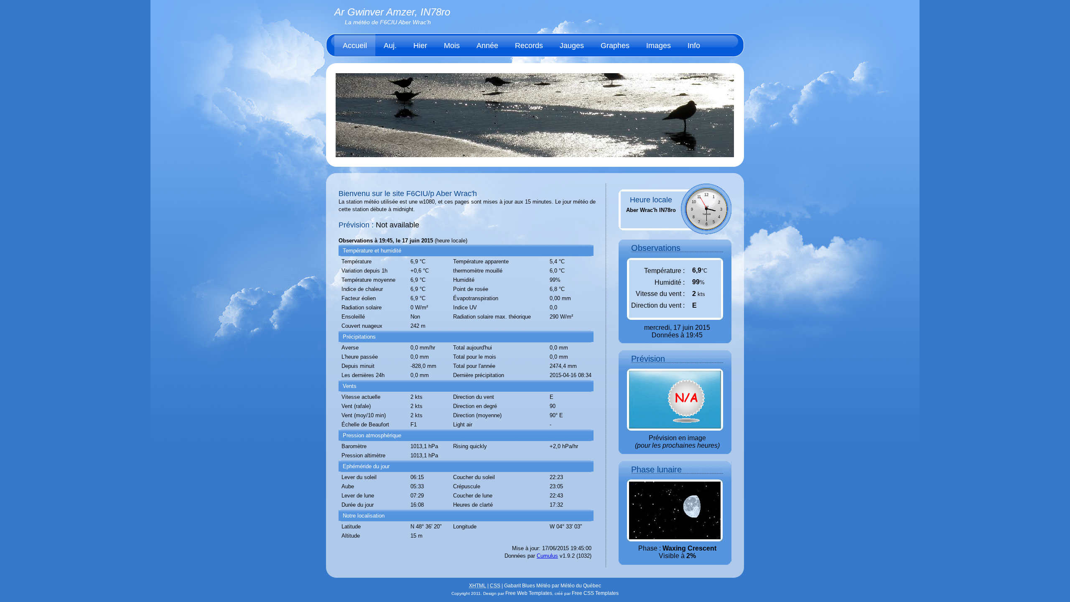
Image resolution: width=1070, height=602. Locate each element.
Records (529, 45)
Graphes (615, 45)
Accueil (355, 45)
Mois (452, 45)
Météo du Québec (580, 586)
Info (694, 45)
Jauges (572, 45)
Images (658, 45)
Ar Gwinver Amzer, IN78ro (392, 12)
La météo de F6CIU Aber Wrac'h (388, 22)
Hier (420, 45)
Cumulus (547, 556)
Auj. (390, 45)
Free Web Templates (528, 593)
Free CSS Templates (595, 593)
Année (487, 45)
